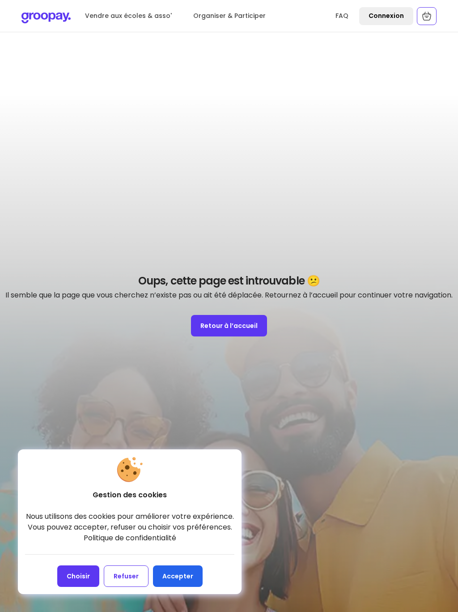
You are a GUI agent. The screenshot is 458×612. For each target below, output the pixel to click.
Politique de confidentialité (130, 538)
